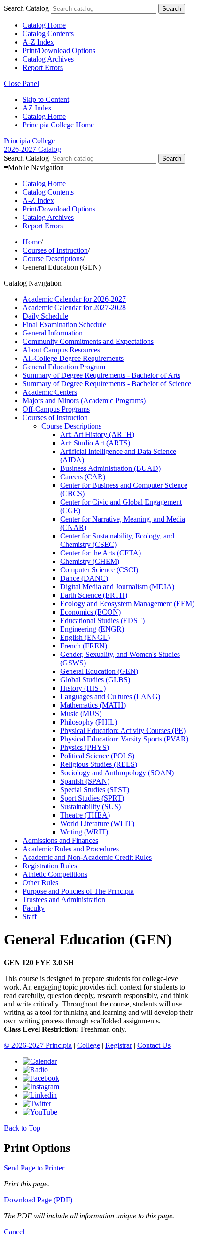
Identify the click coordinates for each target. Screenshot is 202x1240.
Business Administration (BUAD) (110, 468)
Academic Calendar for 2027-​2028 (74, 308)
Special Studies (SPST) (94, 790)
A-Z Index (38, 42)
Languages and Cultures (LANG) (110, 697)
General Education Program (64, 367)
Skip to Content (46, 99)
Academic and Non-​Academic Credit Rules (87, 857)
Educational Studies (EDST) (102, 620)
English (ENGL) (85, 637)
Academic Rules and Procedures (71, 849)
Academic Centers (50, 392)
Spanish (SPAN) (84, 781)
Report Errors (43, 67)
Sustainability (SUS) (90, 807)
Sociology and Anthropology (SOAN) (117, 773)
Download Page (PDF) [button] (38, 1200)
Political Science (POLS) (97, 756)
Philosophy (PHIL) (88, 722)
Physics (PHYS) (84, 747)
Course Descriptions (53, 259)
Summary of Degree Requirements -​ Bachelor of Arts (101, 375)
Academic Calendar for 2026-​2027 (74, 299)
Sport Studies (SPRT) (92, 798)
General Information (53, 333)
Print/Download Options (59, 51)
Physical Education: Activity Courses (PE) (123, 730)
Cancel (14, 1232)
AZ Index (37, 108)
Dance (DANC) (84, 578)
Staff (30, 916)
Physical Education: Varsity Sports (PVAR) (124, 739)
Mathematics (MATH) (93, 705)
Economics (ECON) (90, 612)
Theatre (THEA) (85, 815)
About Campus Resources (61, 350)
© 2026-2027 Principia (38, 1045)
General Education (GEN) (99, 671)
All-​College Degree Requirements (73, 358)
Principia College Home (58, 125)
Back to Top (22, 1128)
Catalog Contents (48, 34)
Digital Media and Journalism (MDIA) (117, 587)
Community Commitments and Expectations (88, 341)
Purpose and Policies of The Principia (78, 891)
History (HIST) (83, 688)
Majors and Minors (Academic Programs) (84, 401)
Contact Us (154, 1045)
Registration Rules (50, 866)
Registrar (118, 1045)
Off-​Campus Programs (56, 409)
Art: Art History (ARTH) (97, 434)
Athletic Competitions (55, 874)
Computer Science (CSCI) (99, 570)
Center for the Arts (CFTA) (100, 553)
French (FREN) (83, 646)
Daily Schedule (45, 316)
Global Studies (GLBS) (95, 680)
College (88, 1045)
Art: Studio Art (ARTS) (95, 443)
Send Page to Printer (34, 1168)
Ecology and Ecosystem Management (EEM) (127, 604)
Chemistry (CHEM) (89, 561)
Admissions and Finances (60, 840)
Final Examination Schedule (64, 324)
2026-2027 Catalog (32, 149)
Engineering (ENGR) (92, 629)
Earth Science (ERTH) (93, 595)
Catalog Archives (48, 59)
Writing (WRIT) (84, 832)
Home (32, 242)
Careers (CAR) (82, 477)
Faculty (34, 908)
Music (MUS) (80, 713)
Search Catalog (26, 8)
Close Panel (21, 83)
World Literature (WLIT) (97, 823)
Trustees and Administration (64, 900)
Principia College (29, 141)
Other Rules (40, 883)
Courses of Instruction (55, 250)
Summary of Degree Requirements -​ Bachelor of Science (107, 384)
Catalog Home (44, 25)
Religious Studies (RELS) (98, 764)
